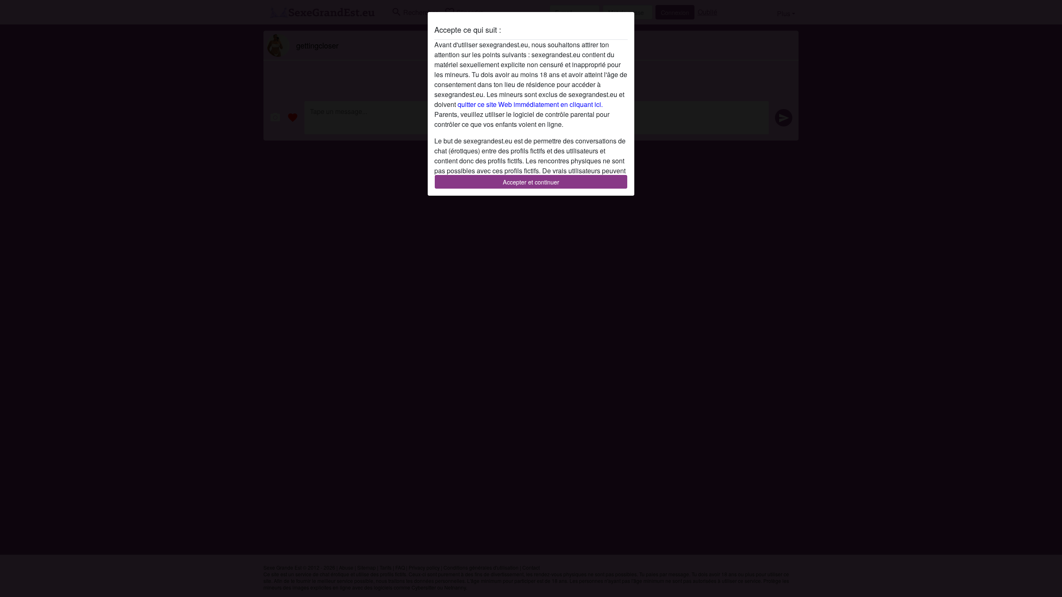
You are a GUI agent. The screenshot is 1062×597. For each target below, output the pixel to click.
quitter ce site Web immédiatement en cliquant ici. (530, 104)
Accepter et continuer (531, 181)
